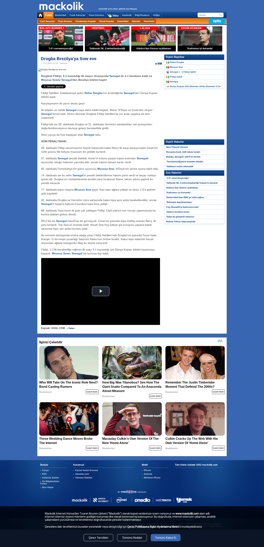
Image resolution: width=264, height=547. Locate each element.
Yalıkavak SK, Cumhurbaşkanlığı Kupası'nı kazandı (192, 183)
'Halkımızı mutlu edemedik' (180, 166)
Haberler (136, 21)
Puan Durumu (96, 15)
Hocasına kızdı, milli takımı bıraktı (183, 152)
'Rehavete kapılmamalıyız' (179, 202)
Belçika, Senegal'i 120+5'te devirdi (183, 157)
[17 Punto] (161, 63)
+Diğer (156, 15)
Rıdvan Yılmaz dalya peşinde (180, 221)
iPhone (147, 470)
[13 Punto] (156, 63)
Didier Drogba (93, 93)
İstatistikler (123, 21)
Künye (45, 470)
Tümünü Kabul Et (165, 537)
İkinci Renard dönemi (177, 147)
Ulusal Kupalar (106, 21)
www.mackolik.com (187, 513)
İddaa (116, 15)
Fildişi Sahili (176, 77)
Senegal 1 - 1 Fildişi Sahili (183, 72)
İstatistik (127, 15)
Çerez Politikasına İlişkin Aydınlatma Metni (153, 526)
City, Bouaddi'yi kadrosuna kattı (182, 207)
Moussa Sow (49, 79)
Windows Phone (152, 477)
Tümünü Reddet (132, 537)
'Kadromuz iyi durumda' (178, 192)
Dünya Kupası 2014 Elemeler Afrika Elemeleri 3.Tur (195, 86)
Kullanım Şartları (50, 477)
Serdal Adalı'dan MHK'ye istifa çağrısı (185, 197)
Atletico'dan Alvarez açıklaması (182, 188)
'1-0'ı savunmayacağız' (177, 178)
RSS (44, 474)
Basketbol (60, 15)
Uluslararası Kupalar (85, 21)
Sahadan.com (82, 474)
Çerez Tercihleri (98, 537)
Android (148, 474)
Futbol (48, 15)
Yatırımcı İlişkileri (83, 477)
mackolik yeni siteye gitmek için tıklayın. (118, 9)
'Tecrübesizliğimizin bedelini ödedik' (184, 161)
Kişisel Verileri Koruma (86, 470)
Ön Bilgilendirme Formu (49, 482)
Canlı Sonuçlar (78, 15)
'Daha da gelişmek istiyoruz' (180, 217)
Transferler (149, 21)
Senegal (114, 76)
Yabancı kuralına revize (177, 212)
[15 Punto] (158, 63)
